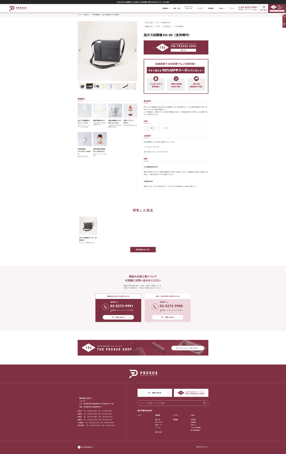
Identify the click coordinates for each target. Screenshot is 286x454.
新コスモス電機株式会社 (163, 22)
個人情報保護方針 (196, 430)
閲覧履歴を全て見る (143, 249)
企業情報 (193, 419)
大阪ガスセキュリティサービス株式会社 (84, 126)
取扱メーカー (159, 425)
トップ (139, 415)
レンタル (157, 427)
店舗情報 (193, 422)
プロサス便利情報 (196, 427)
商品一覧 (157, 419)
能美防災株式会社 (83, 156)
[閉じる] (282, 14)
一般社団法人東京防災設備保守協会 (99, 123)
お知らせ (193, 425)
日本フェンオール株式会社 (99, 154)
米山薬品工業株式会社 (130, 125)
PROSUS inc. (203, 447)
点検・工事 (176, 8)
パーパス (200, 8)
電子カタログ (159, 422)
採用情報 (210, 8)
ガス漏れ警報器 (178, 26)
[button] (80, 50)
